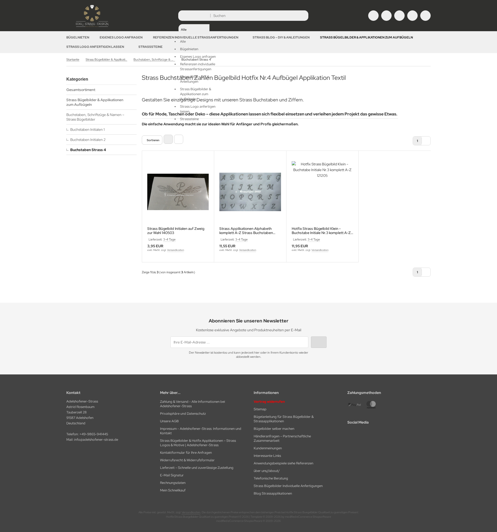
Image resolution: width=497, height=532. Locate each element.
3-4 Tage (169, 239)
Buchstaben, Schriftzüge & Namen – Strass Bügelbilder (95, 117)
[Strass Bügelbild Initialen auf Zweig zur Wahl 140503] (178, 192)
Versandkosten (175, 250)
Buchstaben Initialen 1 (87, 129)
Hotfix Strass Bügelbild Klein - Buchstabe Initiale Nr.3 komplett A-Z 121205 (321, 230)
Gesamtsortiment (80, 89)
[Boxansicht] (168, 139)
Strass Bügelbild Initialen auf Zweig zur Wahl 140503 (175, 230)
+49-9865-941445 (93, 434)
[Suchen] (303, 16)
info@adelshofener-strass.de (96, 439)
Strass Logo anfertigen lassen (95, 47)
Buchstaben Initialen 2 (88, 139)
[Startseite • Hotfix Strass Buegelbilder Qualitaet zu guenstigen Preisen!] (92, 27)
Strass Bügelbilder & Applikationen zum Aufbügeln (366, 37)
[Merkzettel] (399, 15)
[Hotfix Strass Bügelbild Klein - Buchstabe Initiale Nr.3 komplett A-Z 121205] (322, 192)
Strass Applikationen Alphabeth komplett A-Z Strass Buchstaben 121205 (246, 230)
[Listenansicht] (178, 139)
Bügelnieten (77, 37)
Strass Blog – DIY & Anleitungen (281, 37)
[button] (194, 67)
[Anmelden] (386, 15)
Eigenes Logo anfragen (121, 37)
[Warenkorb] (412, 15)
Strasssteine (150, 47)
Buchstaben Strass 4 (88, 149)
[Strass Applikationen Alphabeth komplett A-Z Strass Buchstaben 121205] (250, 192)
